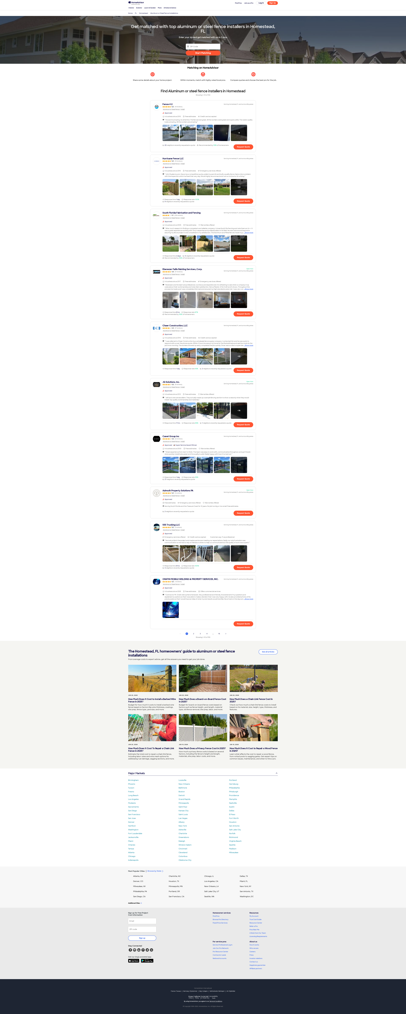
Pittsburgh (233, 792)
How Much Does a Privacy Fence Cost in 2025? (202, 748)
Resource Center (256, 923)
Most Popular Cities (136, 871)
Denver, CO (138, 881)
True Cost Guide (255, 919)
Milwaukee (233, 852)
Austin (231, 807)
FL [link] (136, 13)
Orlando (131, 845)
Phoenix (131, 784)
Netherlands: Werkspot (217, 991)
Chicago (131, 856)
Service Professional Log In (222, 945)
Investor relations (256, 958)
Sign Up (272, 3)
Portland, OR (174, 891)
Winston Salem (185, 845)
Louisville (182, 780)
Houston (232, 822)
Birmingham (133, 780)
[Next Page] (226, 633)
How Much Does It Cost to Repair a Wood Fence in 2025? (254, 749)
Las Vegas (183, 818)
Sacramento (133, 807)
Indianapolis (133, 860)
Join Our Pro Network (220, 948)
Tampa (131, 849)
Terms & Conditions (215, 1001)
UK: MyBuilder (230, 991)
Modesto (132, 803)
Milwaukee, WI (139, 886)
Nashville (233, 803)
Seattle (232, 845)
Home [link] (130, 13)
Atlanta (131, 852)
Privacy (190, 997)
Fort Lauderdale (135, 833)
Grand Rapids (184, 799)
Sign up (142, 938)
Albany (181, 822)
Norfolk (232, 833)
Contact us (254, 962)
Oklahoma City (185, 860)
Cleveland (183, 852)
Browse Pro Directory (220, 919)
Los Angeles (133, 799)
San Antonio (234, 826)
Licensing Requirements (258, 936)
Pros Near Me (254, 930)
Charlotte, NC (175, 876)
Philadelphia (234, 788)
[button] (171, 133)
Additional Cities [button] (134, 903)
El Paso (232, 814)
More (160, 8)
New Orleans (184, 784)
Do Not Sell (204, 997)
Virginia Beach (235, 841)
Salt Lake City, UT (211, 891)
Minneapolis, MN (176, 886)
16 (219, 634)
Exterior (139, 8)
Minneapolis (184, 803)
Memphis (233, 799)
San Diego (132, 811)
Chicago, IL (209, 876)
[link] (203, 107)
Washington (133, 830)
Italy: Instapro (203, 991)
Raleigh (182, 841)
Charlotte (183, 833)
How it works (254, 945)
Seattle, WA (209, 896)
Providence (234, 795)
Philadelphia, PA (140, 891)
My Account (254, 916)
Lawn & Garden (150, 8)
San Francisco (134, 814)
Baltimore (183, 788)
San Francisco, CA (176, 896)
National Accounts (219, 958)
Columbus (183, 856)
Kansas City (184, 811)
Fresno (131, 792)
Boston (182, 792)
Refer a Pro (254, 926)
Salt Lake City (235, 830)
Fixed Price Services (220, 923)
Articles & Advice (170, 8)
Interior (131, 8)
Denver (131, 822)
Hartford (131, 826)
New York (183, 826)
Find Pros (216, 916)
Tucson (131, 788)
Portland (233, 780)
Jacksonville (133, 837)
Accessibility (214, 997)
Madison (232, 849)
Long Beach (133, 795)
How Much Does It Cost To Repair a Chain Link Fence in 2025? (151, 749)
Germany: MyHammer (190, 991)
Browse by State (154, 871)
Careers (252, 952)
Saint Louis (183, 814)
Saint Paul (183, 807)
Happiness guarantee (257, 965)
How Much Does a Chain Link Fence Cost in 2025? (251, 700)
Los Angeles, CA (211, 881)
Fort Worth (234, 818)
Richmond (233, 837)
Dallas (231, 811)
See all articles (268, 652)
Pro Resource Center (220, 952)
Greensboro (184, 837)
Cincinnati (183, 849)
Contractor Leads (219, 955)
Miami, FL (244, 881)
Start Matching (203, 53)
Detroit (182, 795)
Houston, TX (174, 881)
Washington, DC (247, 896)
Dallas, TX (244, 876)
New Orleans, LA (211, 886)
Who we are (254, 948)
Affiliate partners (256, 968)
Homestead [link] (143, 13)
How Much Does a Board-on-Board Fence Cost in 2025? (202, 700)
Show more (249, 233)
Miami (130, 841)
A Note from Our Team (258, 933)
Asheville (182, 830)
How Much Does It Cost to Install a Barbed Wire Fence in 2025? (152, 700)
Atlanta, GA (138, 876)
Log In (261, 3)
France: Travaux (176, 991)
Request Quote (243, 147)
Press (252, 955)
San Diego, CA (139, 896)
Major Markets (136, 773)
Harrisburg (233, 784)
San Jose (132, 818)
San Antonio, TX (246, 891)
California (197, 997)
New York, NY (245, 886)
